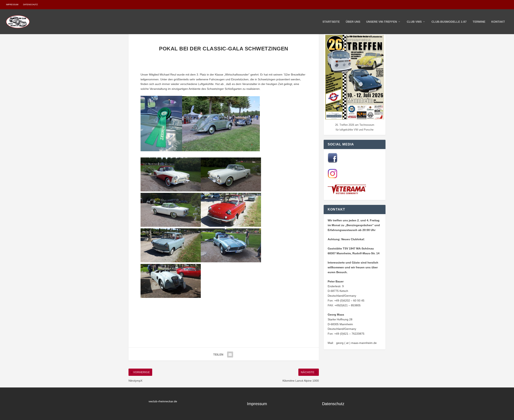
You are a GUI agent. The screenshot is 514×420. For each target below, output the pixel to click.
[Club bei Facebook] (332, 161)
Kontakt (498, 21)
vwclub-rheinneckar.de (163, 401)
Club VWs (414, 21)
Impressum (12, 4)
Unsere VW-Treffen (381, 21)
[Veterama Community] (348, 193)
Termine (479, 21)
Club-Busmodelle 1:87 (449, 21)
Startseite (331, 21)
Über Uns (353, 21)
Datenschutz (30, 4)
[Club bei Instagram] (332, 177)
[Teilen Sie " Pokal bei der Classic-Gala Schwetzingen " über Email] (230, 355)
